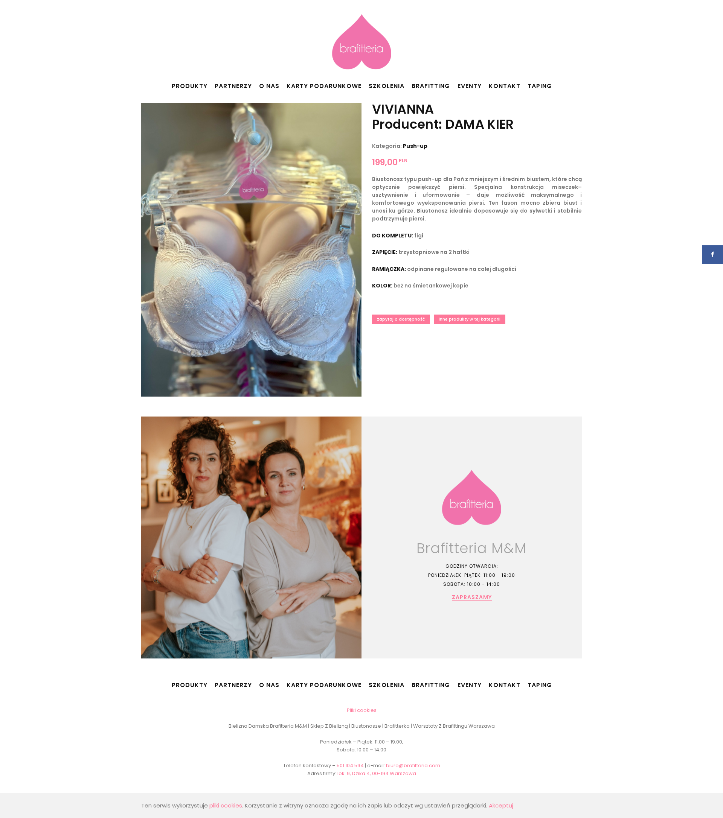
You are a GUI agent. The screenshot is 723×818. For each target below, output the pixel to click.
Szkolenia (386, 86)
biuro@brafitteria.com (413, 765)
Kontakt (504, 86)
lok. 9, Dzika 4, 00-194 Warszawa (376, 773)
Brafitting (431, 86)
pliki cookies (225, 805)
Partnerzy (233, 86)
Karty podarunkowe (324, 86)
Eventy (470, 86)
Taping (540, 86)
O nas (269, 86)
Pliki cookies (362, 710)
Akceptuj (501, 805)
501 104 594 (350, 765)
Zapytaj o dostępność (401, 319)
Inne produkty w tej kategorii (469, 319)
